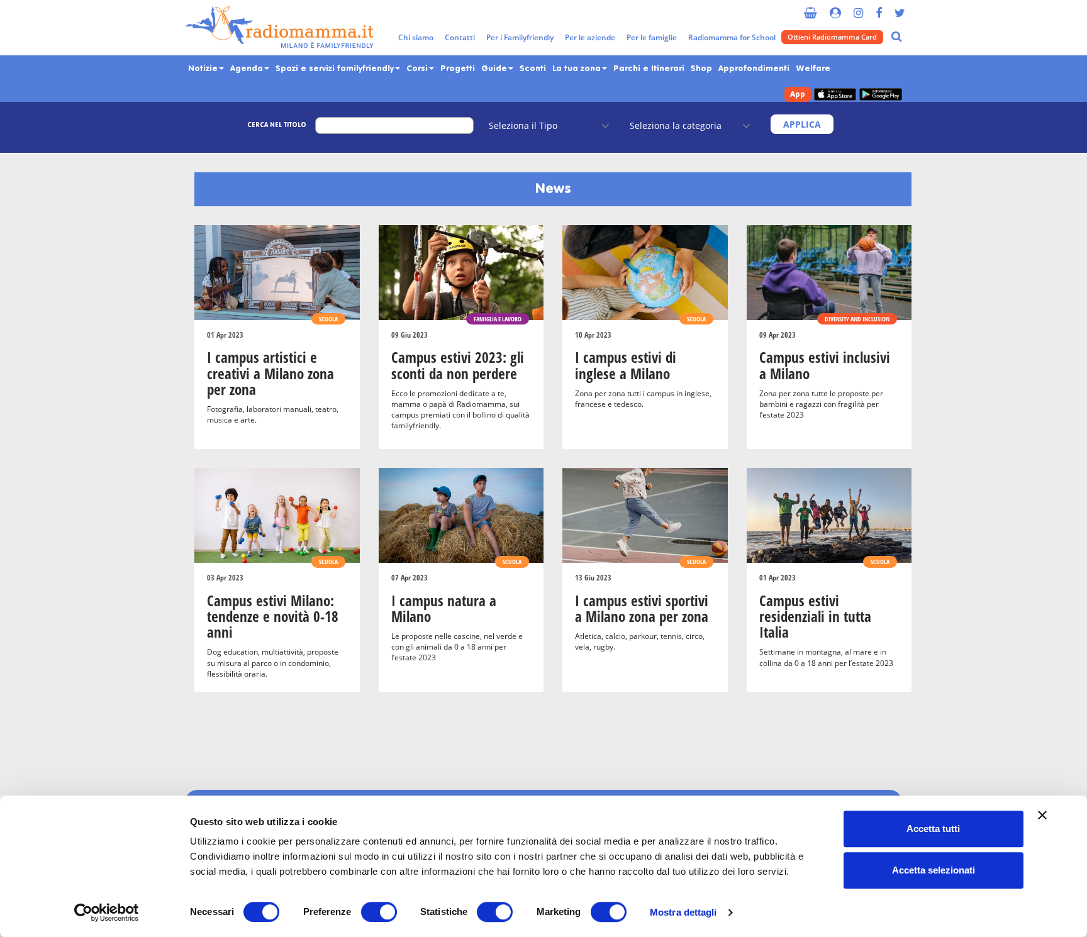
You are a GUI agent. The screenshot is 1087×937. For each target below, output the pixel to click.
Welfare (813, 69)
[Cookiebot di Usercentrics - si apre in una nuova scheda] (107, 912)
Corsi (418, 69)
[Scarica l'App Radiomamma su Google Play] (880, 94)
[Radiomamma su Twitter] (899, 8)
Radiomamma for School (732, 37)
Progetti (457, 69)
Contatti (460, 37)
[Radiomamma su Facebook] (878, 8)
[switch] (379, 912)
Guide (495, 69)
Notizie (204, 69)
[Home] (279, 27)
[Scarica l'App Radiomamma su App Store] (835, 94)
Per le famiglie (652, 37)
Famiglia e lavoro (497, 318)
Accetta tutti (933, 828)
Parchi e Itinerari (648, 69)
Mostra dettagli (683, 912)
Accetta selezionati (933, 870)
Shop (701, 69)
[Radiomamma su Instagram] (858, 8)
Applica (802, 124)
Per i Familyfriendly (520, 37)
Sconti (533, 69)
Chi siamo (415, 37)
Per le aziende (590, 37)
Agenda (247, 69)
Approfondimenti (753, 69)
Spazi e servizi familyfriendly (336, 69)
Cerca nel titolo (276, 125)
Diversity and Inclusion (857, 318)
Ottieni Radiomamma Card (832, 37)
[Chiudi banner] (1042, 815)
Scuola (328, 318)
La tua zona (577, 69)
